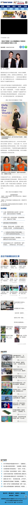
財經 (19, 6)
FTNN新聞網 (3, 37)
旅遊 (25, 9)
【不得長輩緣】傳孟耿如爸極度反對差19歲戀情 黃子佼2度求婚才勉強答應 (14, 204)
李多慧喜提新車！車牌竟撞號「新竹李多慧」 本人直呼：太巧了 (23, 327)
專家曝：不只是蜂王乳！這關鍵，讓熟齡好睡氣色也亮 (14, 280)
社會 (25, 6)
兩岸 (8, 9)
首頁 (2, 6)
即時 (8, 6)
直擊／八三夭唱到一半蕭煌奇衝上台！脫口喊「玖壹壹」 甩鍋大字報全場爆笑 (4, 280)
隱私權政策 (11, 493)
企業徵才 (17, 495)
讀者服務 (23, 493)
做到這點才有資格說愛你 (10, 223)
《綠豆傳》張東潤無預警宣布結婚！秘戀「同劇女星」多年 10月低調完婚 (19, 313)
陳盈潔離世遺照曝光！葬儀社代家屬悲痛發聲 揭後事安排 (4, 267)
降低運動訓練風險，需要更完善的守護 (14, 292)
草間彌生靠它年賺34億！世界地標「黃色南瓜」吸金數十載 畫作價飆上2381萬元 (19, 308)
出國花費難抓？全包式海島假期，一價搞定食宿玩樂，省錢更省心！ (23, 280)
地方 (2, 9)
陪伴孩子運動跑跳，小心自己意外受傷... (9, 336)
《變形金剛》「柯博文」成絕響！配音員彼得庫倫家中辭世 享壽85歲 (14, 267)
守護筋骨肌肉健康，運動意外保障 (9, 327)
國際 (14, 9)
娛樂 (8, 37)
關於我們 (5, 493)
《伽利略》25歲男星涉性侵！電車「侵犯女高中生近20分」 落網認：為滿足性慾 (5, 292)
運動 (19, 9)
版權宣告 (17, 493)
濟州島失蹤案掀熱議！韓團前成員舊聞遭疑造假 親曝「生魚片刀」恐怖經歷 (19, 322)
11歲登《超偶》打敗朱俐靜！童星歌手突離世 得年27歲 (23, 267)
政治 (14, 6)
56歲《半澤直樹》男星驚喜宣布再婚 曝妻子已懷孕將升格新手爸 (23, 336)
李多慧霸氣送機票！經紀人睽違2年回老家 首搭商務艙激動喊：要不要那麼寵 (23, 292)
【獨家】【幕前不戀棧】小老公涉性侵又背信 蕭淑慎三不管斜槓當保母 (14, 197)
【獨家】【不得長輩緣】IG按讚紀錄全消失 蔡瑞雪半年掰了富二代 (14, 201)
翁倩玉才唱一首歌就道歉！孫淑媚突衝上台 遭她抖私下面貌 (19, 317)
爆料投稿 (11, 495)
